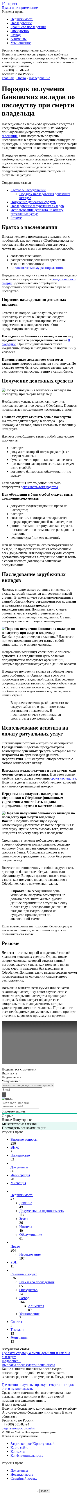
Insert (44, 1491)
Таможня (17, 1329)
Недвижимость (22, 19)
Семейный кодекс (24, 1274)
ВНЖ (15, 1147)
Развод (16, 35)
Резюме (16, 218)
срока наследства (63, 778)
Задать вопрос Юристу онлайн (33, 1443)
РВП (14, 1262)
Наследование (21, 23)
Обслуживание (30, 1234)
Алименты (19, 39)
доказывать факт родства (39, 487)
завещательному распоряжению (39, 268)
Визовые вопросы (24, 1139)
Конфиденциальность (27, 1455)
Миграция (18, 1183)
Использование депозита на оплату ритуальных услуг (37, 212)
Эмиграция (19, 1337)
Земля (23, 1219)
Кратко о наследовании (28, 190)
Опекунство (20, 31)
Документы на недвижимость (41, 1211)
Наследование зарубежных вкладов (37, 206)
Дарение (25, 1203)
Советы (16, 1322)
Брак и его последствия (28, 27)
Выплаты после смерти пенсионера (28, 1365)
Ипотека (25, 1226)
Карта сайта (19, 1447)
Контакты (18, 1451)
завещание (10, 136)
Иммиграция (20, 1175)
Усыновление (21, 43)
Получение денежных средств (33, 202)
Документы (19, 1167)
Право (15, 1246)
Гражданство (20, 1155)
